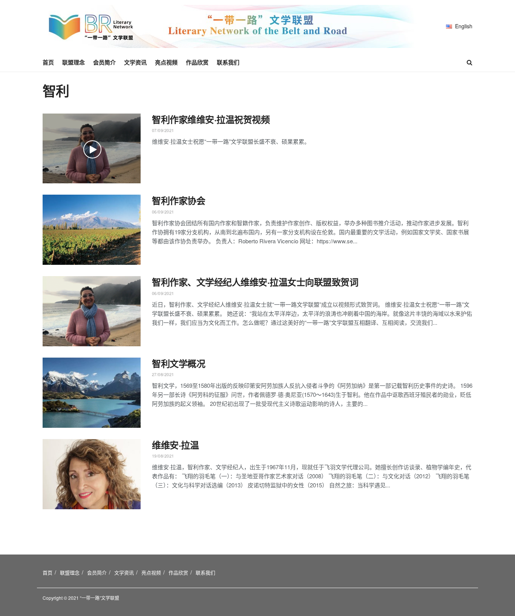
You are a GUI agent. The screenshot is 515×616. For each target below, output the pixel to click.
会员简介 (104, 62)
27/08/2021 (163, 374)
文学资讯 (135, 62)
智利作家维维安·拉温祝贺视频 (211, 119)
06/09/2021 (163, 212)
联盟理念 (73, 62)
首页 (48, 62)
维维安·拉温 (175, 444)
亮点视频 (166, 62)
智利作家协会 (178, 200)
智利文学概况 (178, 363)
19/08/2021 (163, 456)
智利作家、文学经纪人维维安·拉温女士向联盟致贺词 (255, 281)
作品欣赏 (197, 62)
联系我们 (228, 62)
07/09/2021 (163, 130)
